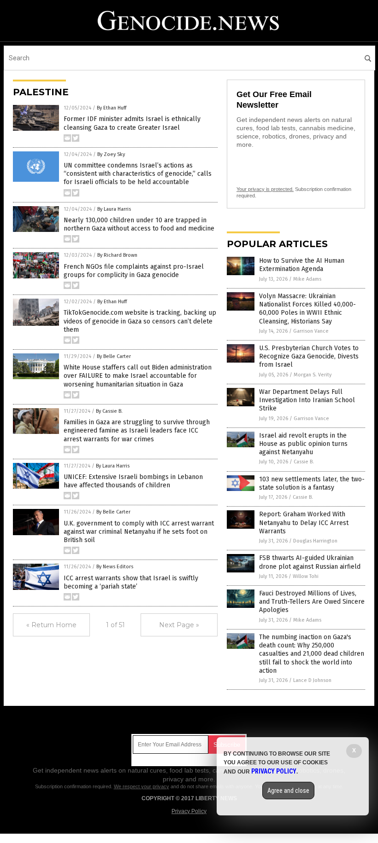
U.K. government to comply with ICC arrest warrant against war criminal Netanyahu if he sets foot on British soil (139, 532)
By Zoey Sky (111, 154)
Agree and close (288, 790)
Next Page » (179, 625)
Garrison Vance (311, 331)
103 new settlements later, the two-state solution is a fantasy (312, 483)
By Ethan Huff (111, 108)
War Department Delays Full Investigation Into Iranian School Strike (307, 400)
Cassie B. (304, 462)
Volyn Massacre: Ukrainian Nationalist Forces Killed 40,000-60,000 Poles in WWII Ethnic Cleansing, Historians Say (307, 308)
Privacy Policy (189, 811)
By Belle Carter (114, 356)
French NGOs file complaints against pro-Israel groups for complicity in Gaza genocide (134, 271)
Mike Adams (307, 279)
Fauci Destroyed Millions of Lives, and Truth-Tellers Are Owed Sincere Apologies (312, 601)
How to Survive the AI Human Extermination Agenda (301, 265)
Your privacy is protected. (265, 189)
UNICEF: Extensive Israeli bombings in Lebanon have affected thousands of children (133, 481)
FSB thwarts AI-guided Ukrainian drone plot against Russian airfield (309, 562)
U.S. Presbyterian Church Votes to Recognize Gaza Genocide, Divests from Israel (309, 356)
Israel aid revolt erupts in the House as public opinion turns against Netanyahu (303, 444)
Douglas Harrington (315, 541)
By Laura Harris (114, 209)
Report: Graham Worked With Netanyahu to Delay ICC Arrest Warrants (303, 522)
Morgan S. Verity (312, 375)
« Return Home (51, 625)
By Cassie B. (109, 411)
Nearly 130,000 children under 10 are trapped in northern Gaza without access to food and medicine (139, 224)
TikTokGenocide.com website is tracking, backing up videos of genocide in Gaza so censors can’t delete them (140, 321)
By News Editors (114, 567)
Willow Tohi (306, 576)
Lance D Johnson (312, 680)
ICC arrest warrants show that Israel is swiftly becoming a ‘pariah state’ (131, 582)
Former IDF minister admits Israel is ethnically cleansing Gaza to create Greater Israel (132, 123)
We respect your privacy (141, 786)
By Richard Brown (117, 255)
